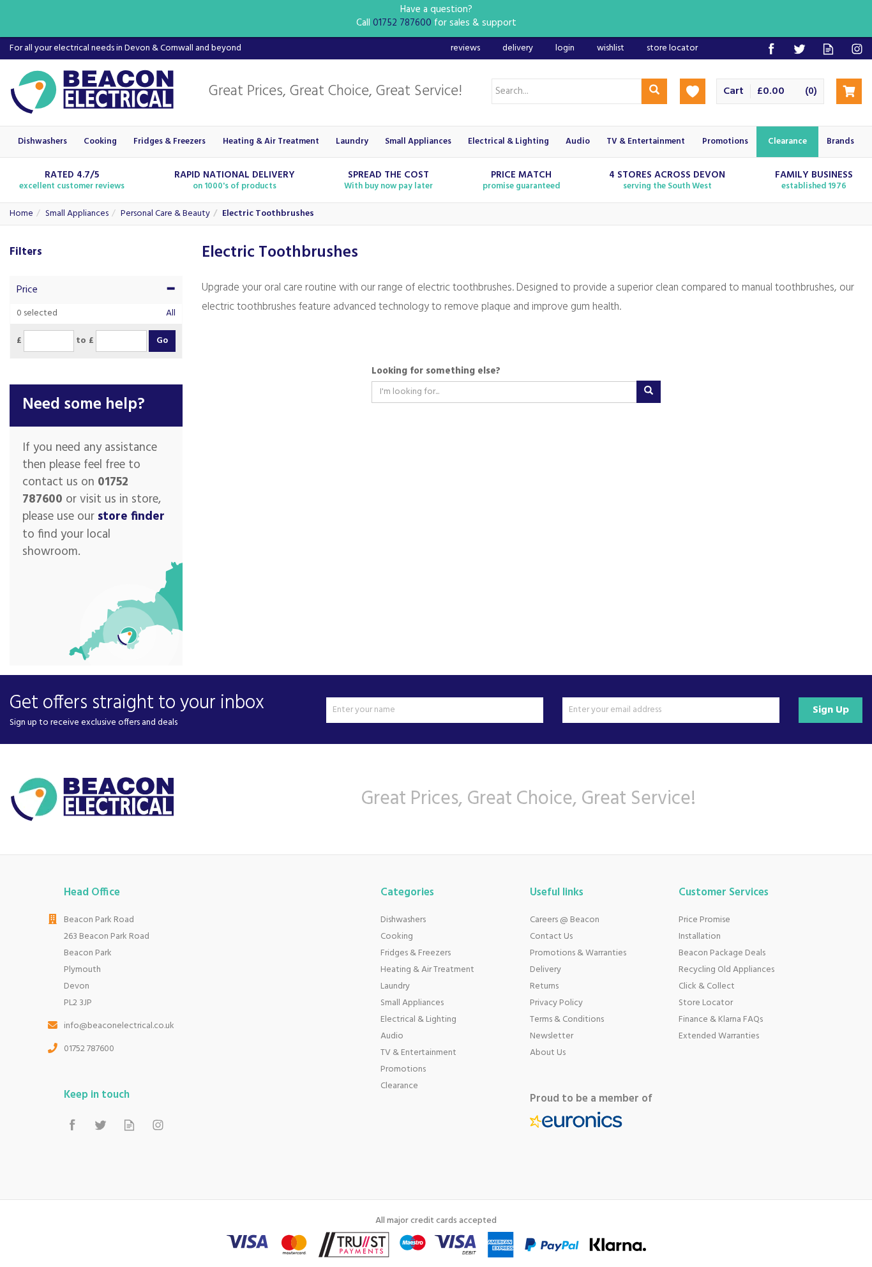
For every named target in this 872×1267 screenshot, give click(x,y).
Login (565, 48)
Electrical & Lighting (418, 1019)
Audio (391, 1036)
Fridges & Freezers (415, 953)
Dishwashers (403, 920)
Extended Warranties (719, 1036)
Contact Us (551, 936)
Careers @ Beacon (564, 920)
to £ (85, 341)
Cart (733, 91)
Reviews (465, 48)
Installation (700, 936)
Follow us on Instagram (857, 49)
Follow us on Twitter (799, 49)
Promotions (403, 1069)
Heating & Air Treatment (427, 969)
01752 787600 (89, 1049)
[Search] (654, 91)
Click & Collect (707, 986)
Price (27, 290)
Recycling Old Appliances (726, 969)
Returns (544, 986)
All (171, 313)
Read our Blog (828, 49)
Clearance (399, 1086)
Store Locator (706, 1003)
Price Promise (704, 920)
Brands (840, 141)
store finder (131, 516)
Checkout (849, 91)
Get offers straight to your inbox (137, 710)
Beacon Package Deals (722, 953)
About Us (548, 1052)
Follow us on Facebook (770, 49)
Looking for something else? (436, 371)
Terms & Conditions (567, 1019)
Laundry (395, 986)
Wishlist (610, 48)
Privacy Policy (556, 1003)
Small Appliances (412, 1003)
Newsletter (551, 1036)
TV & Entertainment (418, 1052)
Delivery (545, 969)
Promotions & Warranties (578, 953)
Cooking (396, 936)
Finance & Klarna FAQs (721, 1019)
